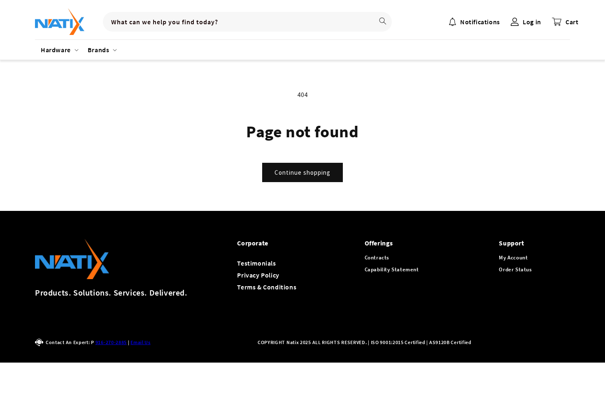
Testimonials (256, 263)
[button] (58, 50)
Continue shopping (302, 172)
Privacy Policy (258, 275)
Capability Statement (392, 269)
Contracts (377, 257)
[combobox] (247, 22)
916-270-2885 (111, 342)
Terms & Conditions (266, 287)
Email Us (140, 342)
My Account (513, 257)
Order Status (515, 269)
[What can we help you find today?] (383, 21)
